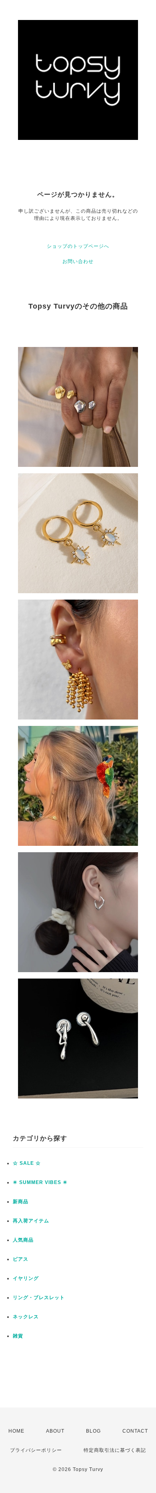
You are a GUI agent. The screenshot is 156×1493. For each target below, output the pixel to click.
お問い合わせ (78, 261)
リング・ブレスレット (39, 1297)
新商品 (20, 1201)
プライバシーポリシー (36, 1450)
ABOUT (55, 1431)
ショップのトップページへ (78, 246)
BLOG (93, 1431)
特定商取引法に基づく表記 (115, 1450)
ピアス (20, 1259)
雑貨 (18, 1336)
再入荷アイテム (31, 1221)
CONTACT (135, 1431)
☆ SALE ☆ (27, 1163)
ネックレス (26, 1317)
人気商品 (23, 1240)
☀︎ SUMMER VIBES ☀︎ (40, 1182)
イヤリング (26, 1278)
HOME (16, 1431)
